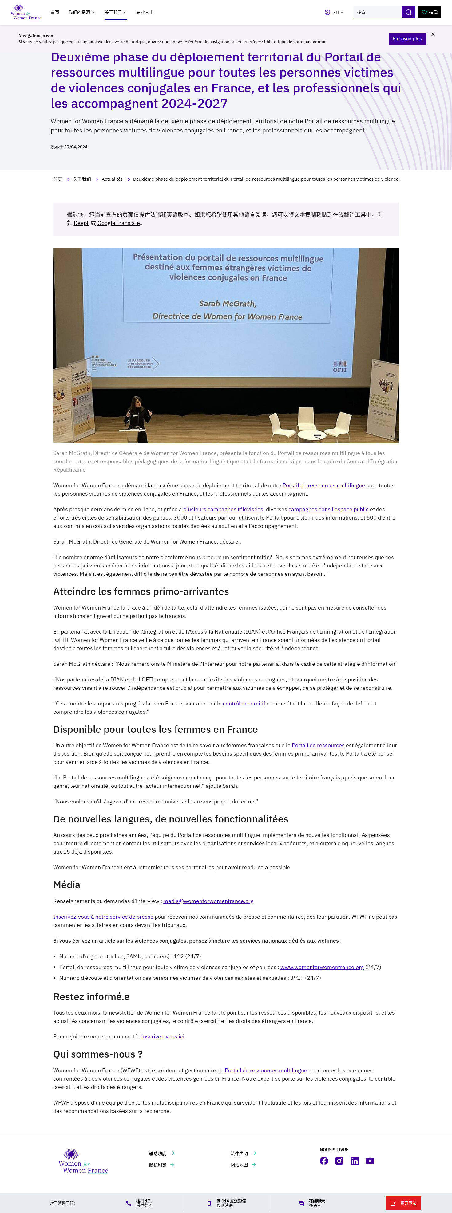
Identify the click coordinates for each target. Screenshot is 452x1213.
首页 (55, 12)
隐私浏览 (158, 1165)
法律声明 (240, 1153)
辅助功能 (158, 1153)
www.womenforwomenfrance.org (322, 967)
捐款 (433, 12)
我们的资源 (79, 12)
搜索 (408, 12)
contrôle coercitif (244, 703)
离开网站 (409, 1203)
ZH (336, 12)
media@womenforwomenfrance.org (208, 901)
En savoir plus (407, 38)
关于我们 (113, 12)
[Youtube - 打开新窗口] (370, 1161)
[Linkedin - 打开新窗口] (355, 1161)
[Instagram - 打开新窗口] (339, 1161)
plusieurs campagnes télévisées (223, 509)
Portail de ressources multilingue (324, 485)
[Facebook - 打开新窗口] (324, 1161)
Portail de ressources (318, 745)
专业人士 (144, 12)
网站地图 (240, 1165)
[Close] (433, 34)
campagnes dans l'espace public (328, 509)
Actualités (112, 179)
